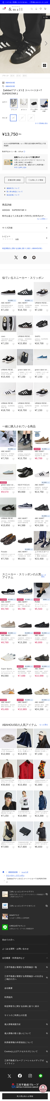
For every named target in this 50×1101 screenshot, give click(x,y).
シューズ (25, 872)
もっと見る (41, 219)
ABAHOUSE (10, 83)
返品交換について (13, 195)
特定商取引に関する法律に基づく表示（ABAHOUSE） (22, 248)
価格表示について (13, 188)
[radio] (14, 105)
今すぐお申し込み (20, 167)
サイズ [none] (4, 118)
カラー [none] (4, 102)
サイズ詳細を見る (41, 123)
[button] (25, 43)
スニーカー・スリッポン (15, 875)
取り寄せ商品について (15, 191)
